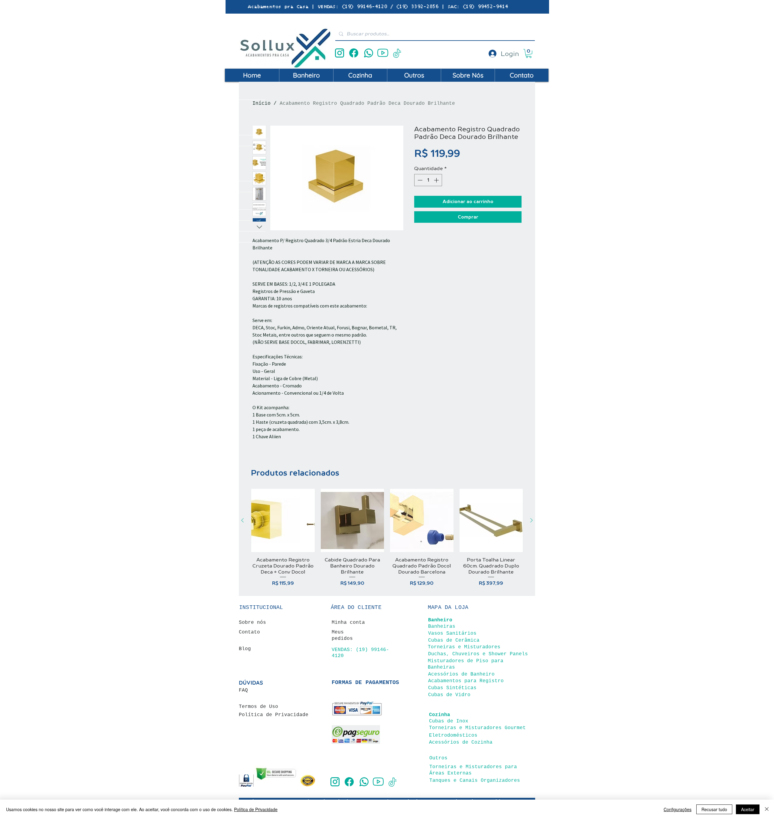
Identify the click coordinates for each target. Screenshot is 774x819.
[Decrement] (419, 180)
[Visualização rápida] (283, 520)
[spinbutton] (428, 180)
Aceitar (747, 809)
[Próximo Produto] (531, 520)
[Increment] (437, 180)
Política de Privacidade (256, 809)
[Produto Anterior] (242, 520)
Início (261, 103)
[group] (387, 537)
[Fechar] (766, 809)
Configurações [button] (677, 809)
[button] (528, 53)
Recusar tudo (714, 809)
